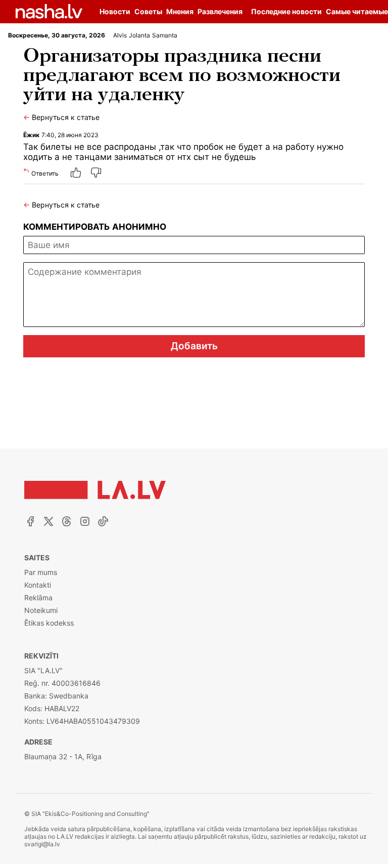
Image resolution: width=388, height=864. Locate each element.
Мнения (179, 11)
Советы (148, 11)
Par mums (40, 572)
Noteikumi (41, 610)
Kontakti (37, 585)
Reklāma (38, 597)
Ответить (45, 173)
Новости (115, 11)
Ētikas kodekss (49, 623)
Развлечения (220, 11)
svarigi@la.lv (42, 844)
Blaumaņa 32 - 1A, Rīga (63, 756)
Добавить (194, 346)
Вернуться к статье (61, 117)
